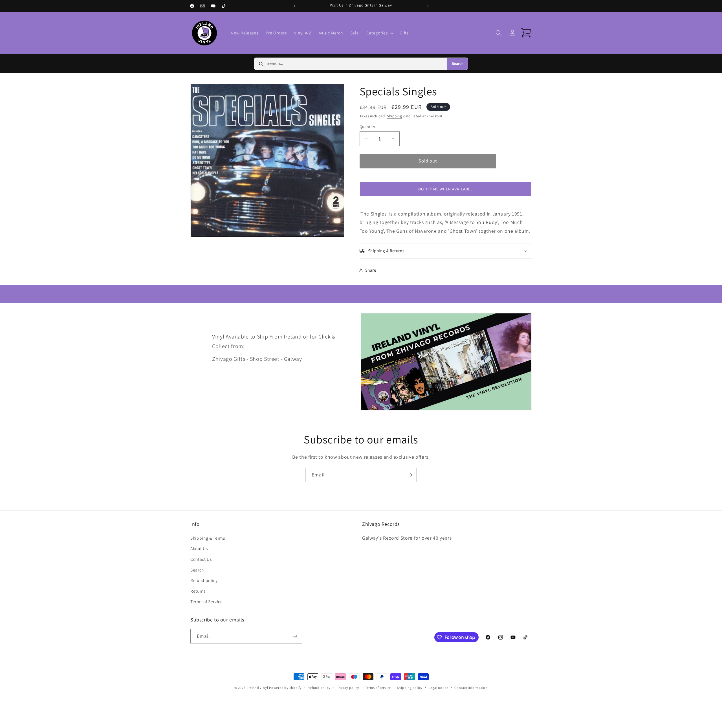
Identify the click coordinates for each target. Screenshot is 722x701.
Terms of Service (206, 601)
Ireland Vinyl (257, 687)
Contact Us (201, 559)
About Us (199, 548)
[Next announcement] (428, 6)
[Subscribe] (410, 475)
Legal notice (438, 687)
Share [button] (371, 270)
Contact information (471, 687)
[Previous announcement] (294, 6)
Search (457, 64)
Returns (198, 591)
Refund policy (204, 580)
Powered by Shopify (285, 687)
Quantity (367, 126)
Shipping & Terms (207, 538)
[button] (379, 33)
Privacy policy (347, 687)
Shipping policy (410, 687)
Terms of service (378, 687)
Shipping (394, 116)
